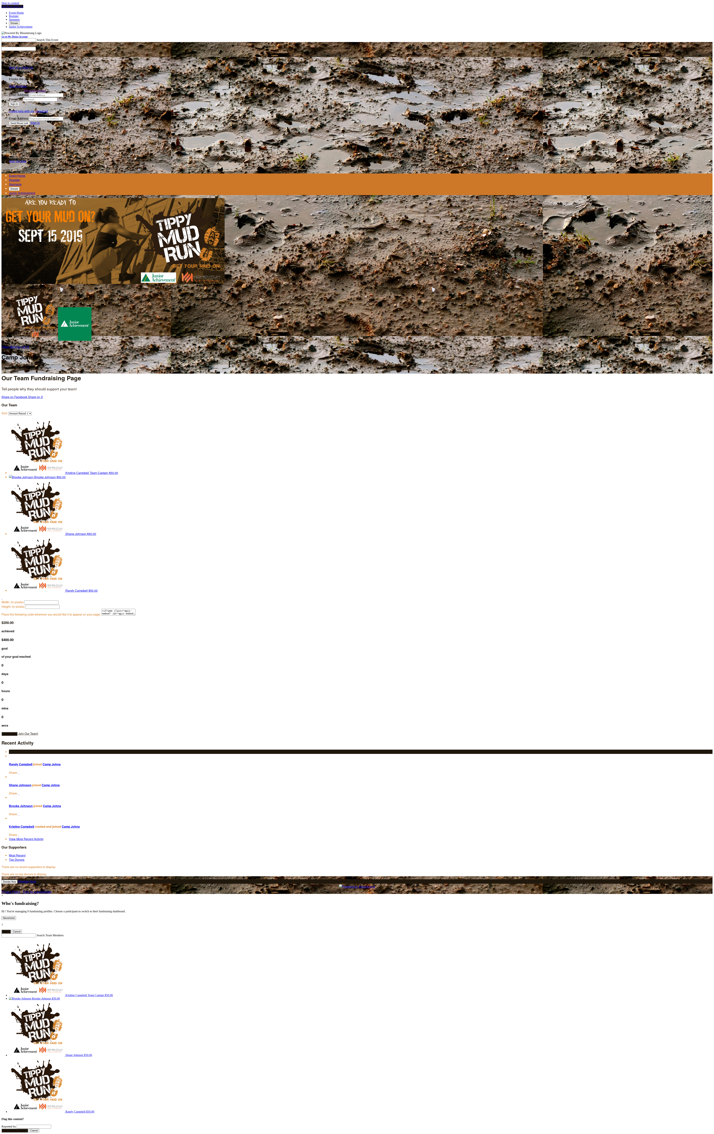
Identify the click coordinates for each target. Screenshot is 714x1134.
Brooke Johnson (21, 806)
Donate (14, 23)
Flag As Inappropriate (37, 892)
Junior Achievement (20, 26)
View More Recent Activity (26, 839)
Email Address (18, 95)
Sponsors (14, 19)
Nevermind (9, 918)
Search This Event (47, 39)
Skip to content (10, 3)
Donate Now (9, 734)
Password (15, 99)
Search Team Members (50, 935)
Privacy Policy (10, 892)
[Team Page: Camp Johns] (29, 339)
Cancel (16, 931)
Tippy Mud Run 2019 (15, 347)
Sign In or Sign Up (21, 67)
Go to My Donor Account (14, 36)
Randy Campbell (20, 764)
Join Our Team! (28, 733)
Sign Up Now (18, 86)
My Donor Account (35, 90)
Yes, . (6, 931)
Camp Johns (52, 764)
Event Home (16, 12)
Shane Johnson (20, 785)
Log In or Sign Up (12, 6)
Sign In (35, 123)
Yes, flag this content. (15, 1130)
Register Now (27, 881)
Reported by (8, 1126)
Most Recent (17, 855)
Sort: (4, 413)
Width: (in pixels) (12, 602)
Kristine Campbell (21, 826)
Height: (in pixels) (13, 606)
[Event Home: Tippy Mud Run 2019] (74, 339)
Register (14, 16)
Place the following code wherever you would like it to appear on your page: (51, 614)
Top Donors (16, 859)
